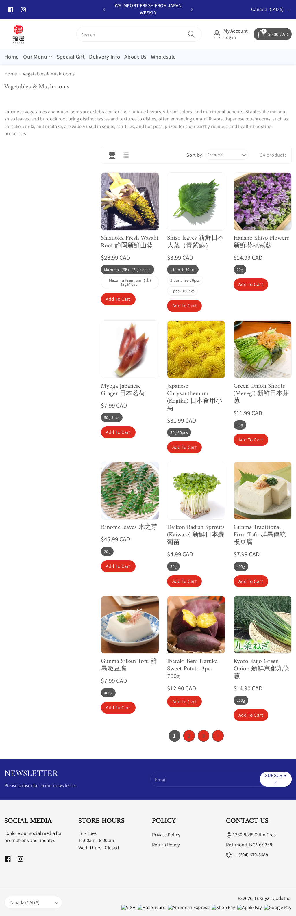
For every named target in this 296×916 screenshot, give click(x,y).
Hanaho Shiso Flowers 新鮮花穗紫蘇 (261, 242)
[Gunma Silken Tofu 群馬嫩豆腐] (130, 624)
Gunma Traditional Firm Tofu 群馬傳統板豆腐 (260, 535)
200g (241, 700)
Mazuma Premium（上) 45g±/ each (130, 282)
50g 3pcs (111, 417)
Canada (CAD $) (24, 902)
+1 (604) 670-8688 (250, 855)
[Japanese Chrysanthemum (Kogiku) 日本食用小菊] (196, 349)
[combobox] (139, 34)
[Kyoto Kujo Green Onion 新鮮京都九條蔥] (262, 624)
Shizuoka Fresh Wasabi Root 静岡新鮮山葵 (129, 242)
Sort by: (195, 155)
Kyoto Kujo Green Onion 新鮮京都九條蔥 (261, 669)
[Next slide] (192, 9)
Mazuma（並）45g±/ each (127, 269)
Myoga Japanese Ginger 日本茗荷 (123, 390)
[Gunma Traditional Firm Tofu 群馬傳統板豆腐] (262, 490)
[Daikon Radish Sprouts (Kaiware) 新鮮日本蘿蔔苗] (196, 490)
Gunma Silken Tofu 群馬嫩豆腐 (129, 665)
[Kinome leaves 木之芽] (130, 490)
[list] (125, 154)
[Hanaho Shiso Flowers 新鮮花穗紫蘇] (262, 201)
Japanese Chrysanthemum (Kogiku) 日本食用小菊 (194, 397)
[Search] (191, 34)
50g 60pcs (179, 432)
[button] (37, 57)
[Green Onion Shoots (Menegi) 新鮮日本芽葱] (262, 349)
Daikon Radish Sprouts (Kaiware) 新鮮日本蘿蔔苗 (196, 535)
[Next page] (218, 736)
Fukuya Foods (269, 898)
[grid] (112, 154)
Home (10, 73)
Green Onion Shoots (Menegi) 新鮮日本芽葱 (261, 394)
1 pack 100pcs (182, 290)
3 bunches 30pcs (185, 280)
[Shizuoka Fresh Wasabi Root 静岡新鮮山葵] (130, 201)
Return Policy (166, 844)
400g (241, 566)
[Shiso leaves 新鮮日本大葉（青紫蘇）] (196, 201)
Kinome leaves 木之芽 (129, 527)
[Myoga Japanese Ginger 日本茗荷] (130, 349)
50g (173, 566)
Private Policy (166, 834)
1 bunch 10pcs (182, 269)
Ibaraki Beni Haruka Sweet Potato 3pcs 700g (192, 669)
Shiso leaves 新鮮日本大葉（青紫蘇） (195, 242)
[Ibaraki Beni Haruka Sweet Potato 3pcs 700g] (196, 624)
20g (240, 269)
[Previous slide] (104, 9)
